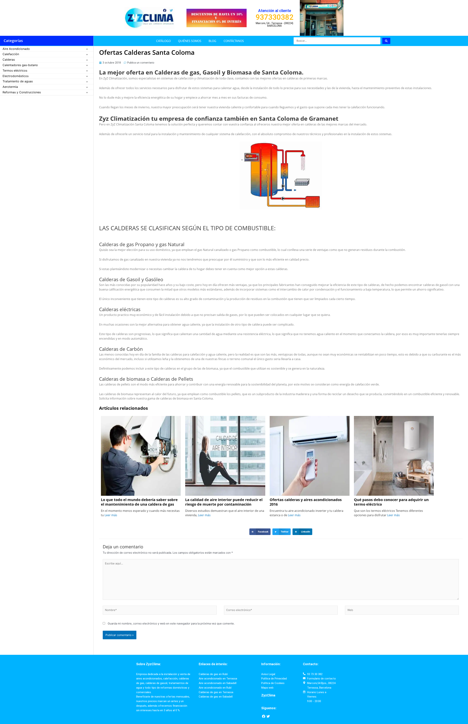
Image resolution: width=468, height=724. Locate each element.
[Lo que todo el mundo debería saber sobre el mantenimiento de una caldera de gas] (141, 456)
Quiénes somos (189, 41)
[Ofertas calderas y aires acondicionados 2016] (310, 456)
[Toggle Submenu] (87, 49)
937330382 (274, 17)
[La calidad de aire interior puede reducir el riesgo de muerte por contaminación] (225, 456)
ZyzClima (268, 695)
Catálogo (163, 41)
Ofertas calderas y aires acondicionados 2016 (306, 502)
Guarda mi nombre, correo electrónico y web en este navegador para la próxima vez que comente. (171, 623)
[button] (260, 531)
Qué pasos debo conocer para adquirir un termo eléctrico (391, 502)
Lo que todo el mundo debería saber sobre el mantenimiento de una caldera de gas (139, 502)
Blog (212, 41)
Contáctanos (234, 41)
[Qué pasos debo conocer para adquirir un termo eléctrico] (394, 456)
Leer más (111, 515)
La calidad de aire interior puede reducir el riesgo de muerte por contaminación (224, 502)
